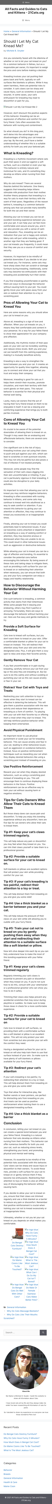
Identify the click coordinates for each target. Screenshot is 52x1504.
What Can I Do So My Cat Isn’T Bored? (31, 1277)
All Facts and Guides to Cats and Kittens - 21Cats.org (26, 10)
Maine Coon (9, 1486)
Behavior (8, 1470)
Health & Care (10, 1482)
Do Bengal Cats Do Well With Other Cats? (17, 1292)
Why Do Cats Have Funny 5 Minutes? (22, 1438)
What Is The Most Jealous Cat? (19, 1450)
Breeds (7, 1474)
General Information (21, 31)
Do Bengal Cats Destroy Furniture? (20, 1434)
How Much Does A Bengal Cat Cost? (31, 1249)
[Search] (43, 1333)
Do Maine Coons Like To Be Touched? (17, 1265)
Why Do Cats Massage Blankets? (23, 1311)
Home (6, 31)
